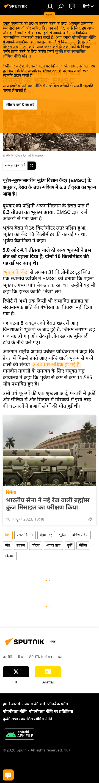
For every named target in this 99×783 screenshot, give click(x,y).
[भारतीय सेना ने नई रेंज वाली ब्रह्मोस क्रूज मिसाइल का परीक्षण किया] (49, 450)
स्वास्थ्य (20, 545)
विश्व (7, 535)
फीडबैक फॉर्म (57, 704)
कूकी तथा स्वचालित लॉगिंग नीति (27, 719)
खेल (59, 657)
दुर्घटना (36, 545)
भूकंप (62, 535)
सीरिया (83, 545)
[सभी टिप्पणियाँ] (8, 775)
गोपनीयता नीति (84, 37)
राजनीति (8, 657)
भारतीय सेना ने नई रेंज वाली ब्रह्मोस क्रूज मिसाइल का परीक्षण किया (47, 504)
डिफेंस (11, 492)
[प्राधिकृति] (50, 6)
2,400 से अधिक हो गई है (56, 365)
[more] (89, 519)
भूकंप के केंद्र (15, 272)
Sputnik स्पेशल (40, 657)
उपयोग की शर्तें (33, 704)
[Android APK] (19, 735)
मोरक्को (9, 556)
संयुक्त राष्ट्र (46, 535)
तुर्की (69, 545)
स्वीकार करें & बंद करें (20, 105)
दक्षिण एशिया (80, 535)
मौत (7, 545)
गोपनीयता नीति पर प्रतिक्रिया (51, 711)
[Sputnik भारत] (16, 8)
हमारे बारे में (11, 704)
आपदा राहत (53, 545)
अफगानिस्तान (25, 535)
